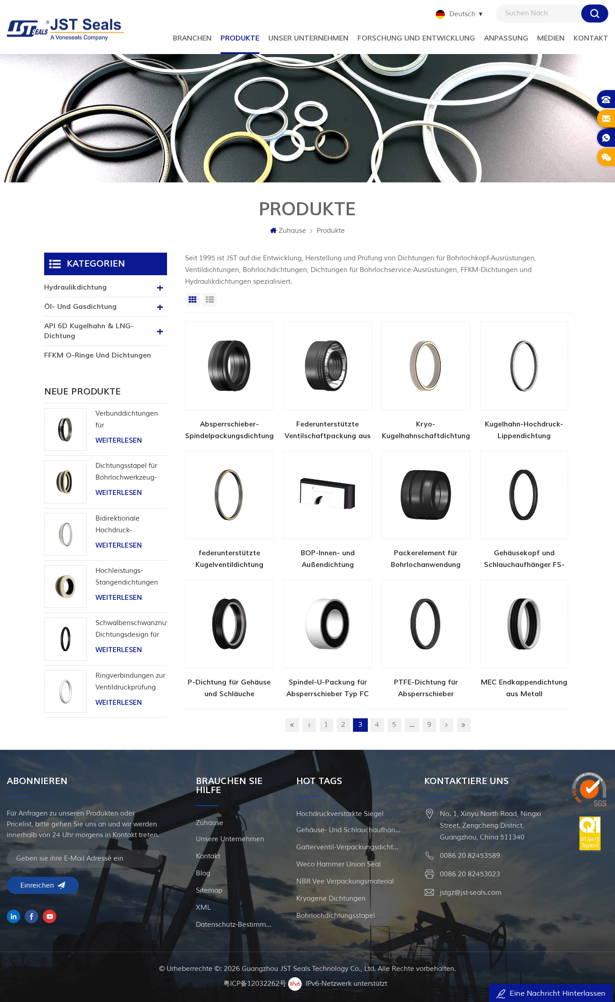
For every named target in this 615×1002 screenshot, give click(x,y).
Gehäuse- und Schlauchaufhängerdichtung (349, 830)
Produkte (331, 231)
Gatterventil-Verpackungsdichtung (349, 847)
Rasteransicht (192, 300)
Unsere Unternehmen (230, 839)
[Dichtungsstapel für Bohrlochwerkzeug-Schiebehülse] (65, 482)
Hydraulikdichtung (75, 287)
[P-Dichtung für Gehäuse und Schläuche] (229, 640)
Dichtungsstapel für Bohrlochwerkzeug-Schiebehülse (126, 473)
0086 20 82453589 (470, 856)
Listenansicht (210, 300)
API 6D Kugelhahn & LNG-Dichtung (89, 331)
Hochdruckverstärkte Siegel (340, 814)
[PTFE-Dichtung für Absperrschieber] (425, 640)
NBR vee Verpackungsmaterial (345, 881)
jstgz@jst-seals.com (471, 893)
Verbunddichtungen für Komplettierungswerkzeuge (131, 420)
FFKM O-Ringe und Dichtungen (97, 355)
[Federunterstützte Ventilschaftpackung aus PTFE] (327, 382)
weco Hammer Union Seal (338, 864)
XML (203, 907)
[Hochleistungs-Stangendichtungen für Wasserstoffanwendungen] (65, 587)
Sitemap (209, 890)
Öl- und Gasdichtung (80, 306)
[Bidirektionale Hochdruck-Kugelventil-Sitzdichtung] (65, 534)
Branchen (192, 38)
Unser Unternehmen (308, 38)
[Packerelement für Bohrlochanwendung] (425, 511)
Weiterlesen (118, 440)
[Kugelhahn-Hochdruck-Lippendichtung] (524, 382)
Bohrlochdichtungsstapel (335, 915)
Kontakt (591, 38)
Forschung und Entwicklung (416, 38)
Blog (203, 873)
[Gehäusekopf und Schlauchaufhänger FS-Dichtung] (524, 511)
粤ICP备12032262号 (254, 983)
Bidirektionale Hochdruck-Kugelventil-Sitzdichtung (117, 525)
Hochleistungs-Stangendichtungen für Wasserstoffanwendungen (131, 578)
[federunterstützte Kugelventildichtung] (229, 511)
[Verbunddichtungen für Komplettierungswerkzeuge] (65, 429)
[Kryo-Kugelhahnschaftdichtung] (425, 382)
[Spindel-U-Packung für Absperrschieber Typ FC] (327, 640)
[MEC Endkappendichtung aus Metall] (524, 640)
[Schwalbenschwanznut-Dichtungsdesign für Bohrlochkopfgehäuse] (65, 639)
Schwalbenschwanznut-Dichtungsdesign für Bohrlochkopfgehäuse (131, 630)
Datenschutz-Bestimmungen (235, 924)
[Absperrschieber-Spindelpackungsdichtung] (229, 382)
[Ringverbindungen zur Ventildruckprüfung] (65, 691)
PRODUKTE (240, 38)
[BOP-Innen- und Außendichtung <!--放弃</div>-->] (327, 511)
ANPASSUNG (506, 38)
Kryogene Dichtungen (331, 898)
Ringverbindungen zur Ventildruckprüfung (130, 681)
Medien (551, 38)
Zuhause (292, 231)
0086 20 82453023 (470, 874)
